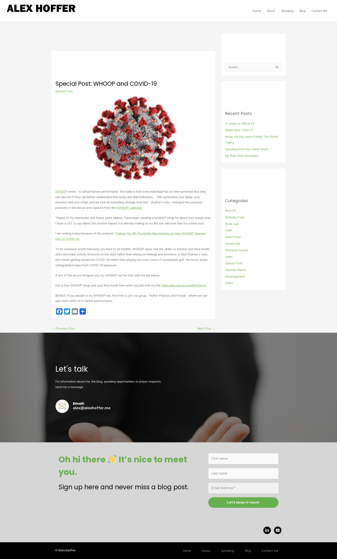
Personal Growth (236, 250)
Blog (302, 11)
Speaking (287, 11)
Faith (228, 230)
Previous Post (63, 328)
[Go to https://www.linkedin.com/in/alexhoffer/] (267, 530)
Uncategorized (235, 276)
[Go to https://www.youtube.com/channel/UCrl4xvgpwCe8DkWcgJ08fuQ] (278, 530)
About (271, 11)
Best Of (230, 210)
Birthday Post (234, 217)
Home (257, 11)
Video (229, 283)
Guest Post (233, 237)
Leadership (232, 243)
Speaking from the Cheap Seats (247, 149)
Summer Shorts (235, 270)
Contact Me (319, 11)
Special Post (64, 91)
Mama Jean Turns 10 (239, 130)
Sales (229, 256)
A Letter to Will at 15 (239, 123)
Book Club (232, 224)
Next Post (206, 328)
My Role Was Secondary (242, 156)
